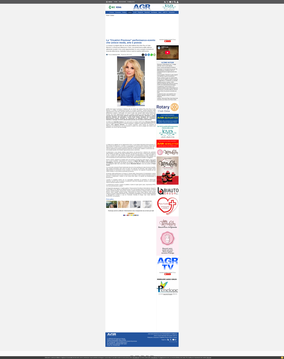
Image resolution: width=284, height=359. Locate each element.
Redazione (150, 337)
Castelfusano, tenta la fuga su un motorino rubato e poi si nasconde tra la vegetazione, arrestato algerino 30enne (167, 88)
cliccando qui (136, 357)
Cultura (130, 12)
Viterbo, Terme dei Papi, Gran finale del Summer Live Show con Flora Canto (167, 99)
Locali (134, 12)
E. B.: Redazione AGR (115, 54)
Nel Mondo (154, 12)
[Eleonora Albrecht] (123, 204)
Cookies (175, 337)
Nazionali (147, 12)
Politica (124, 12)
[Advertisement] (142, 27)
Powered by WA (173, 341)
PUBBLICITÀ (131, 1)
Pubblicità (162, 337)
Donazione (172, 12)
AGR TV (165, 12)
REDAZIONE (122, 1)
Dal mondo (169, 335)
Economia (118, 12)
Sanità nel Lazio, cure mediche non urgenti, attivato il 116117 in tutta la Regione (166, 95)
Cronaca (111, 12)
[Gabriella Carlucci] (111, 204)
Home (107, 15)
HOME (115, 1)
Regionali (140, 12)
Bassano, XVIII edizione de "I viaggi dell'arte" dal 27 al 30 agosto (166, 65)
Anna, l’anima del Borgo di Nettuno (166, 67)
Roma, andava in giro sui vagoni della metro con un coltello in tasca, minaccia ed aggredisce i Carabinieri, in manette (167, 79)
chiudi (161, 357)
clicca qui (209, 357)
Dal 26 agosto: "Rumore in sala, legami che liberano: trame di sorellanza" (167, 75)
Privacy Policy (168, 337)
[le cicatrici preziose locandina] (135, 204)
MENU (110, 2)
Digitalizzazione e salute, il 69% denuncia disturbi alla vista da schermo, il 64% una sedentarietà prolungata (167, 84)
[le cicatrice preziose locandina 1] (147, 204)
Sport (159, 12)
